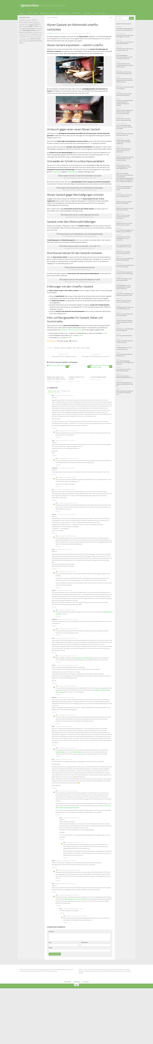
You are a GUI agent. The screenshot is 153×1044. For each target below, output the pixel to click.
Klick (104, 333)
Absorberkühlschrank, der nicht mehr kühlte (76, 899)
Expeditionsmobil (32, 22)
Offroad (29, 13)
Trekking (40, 34)
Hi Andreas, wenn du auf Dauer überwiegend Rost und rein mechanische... (123, 238)
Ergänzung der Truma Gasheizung (82, 658)
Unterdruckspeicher (78, 752)
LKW (34, 24)
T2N (31, 35)
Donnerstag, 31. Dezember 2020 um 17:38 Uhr (67, 665)
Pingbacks (65, 391)
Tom (50, 33)
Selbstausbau (22, 34)
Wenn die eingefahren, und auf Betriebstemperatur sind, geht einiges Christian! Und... (123, 287)
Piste (41, 28)
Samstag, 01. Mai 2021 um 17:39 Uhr (66, 697)
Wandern (24, 36)
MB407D (22, 26)
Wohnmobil (87, 347)
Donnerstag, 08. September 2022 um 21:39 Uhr (69, 870)
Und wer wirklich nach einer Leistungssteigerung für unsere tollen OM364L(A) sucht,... (123, 167)
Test (33, 35)
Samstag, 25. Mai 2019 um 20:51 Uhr (67, 571)
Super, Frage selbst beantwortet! (124, 335)
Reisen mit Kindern (25, 33)
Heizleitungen (57, 172)
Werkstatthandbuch (23, 39)
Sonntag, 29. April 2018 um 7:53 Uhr (67, 468)
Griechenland (22, 24)
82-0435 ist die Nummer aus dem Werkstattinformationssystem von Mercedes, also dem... (124, 80)
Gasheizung (63, 347)
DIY (33, 20)
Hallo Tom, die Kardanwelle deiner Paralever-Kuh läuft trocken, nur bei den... (124, 384)
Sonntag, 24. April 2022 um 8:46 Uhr (64, 726)
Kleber (74, 347)
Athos (30, 20)
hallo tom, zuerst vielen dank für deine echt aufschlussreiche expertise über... (123, 150)
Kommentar (52, 931)
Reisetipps (35, 32)
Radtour (21, 30)
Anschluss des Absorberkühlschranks (71, 330)
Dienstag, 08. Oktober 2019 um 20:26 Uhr (68, 628)
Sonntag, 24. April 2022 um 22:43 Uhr (67, 748)
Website (50, 947)
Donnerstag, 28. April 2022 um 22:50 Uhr (68, 791)
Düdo (36, 20)
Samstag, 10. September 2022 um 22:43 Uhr (69, 895)
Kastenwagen (68, 347)
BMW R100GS (43, 13)
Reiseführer (39, 30)
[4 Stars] (53, 341)
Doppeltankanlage (72, 172)
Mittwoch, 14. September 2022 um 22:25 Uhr (77, 916)
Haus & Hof (97, 13)
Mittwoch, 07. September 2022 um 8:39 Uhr (66, 860)
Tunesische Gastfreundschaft (98, 377)
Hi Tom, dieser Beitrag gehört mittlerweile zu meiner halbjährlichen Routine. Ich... (125, 362)
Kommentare (54, 391)
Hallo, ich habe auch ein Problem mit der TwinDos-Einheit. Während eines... (124, 392)
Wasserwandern (37, 36)
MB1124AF (40, 26)
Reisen (35, 13)
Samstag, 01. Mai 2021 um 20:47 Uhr (67, 715)
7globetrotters (29, 5)
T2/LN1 (28, 35)
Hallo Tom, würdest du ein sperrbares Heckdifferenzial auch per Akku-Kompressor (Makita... (125, 158)
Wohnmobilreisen (35, 41)
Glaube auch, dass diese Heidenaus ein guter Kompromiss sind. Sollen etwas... (124, 322)
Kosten (31, 24)
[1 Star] (48, 341)
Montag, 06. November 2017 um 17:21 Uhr (68, 458)
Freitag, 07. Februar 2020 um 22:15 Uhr (68, 655)
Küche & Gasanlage (52, 17)
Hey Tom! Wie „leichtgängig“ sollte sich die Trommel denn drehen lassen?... (124, 188)
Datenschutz (77, 982)
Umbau (20, 36)
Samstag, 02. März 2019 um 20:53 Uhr (67, 536)
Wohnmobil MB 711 (64, 13)
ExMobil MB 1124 (76, 13)
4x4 (20, 20)
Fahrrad (37, 22)
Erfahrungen (56, 347)
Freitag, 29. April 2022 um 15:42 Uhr (72, 817)
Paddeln (37, 28)
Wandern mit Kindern (30, 36)
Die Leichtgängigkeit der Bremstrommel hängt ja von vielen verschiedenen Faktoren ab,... (124, 57)
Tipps (83, 347)
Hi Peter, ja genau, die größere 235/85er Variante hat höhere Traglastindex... (123, 142)
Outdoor (22, 13)
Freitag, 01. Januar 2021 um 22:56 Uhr (67, 686)
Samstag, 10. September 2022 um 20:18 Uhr (66, 883)
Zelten (21, 43)
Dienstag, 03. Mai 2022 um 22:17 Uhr (75, 842)
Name (50, 942)
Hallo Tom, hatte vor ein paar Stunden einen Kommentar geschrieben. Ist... (123, 216)
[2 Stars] (49, 341)
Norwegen (21, 28)
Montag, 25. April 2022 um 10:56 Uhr (64, 759)
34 (111, 17)
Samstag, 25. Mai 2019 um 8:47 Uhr (64, 549)
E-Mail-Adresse (84, 942)
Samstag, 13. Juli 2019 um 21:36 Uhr (67, 610)
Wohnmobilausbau (24, 41)
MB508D (27, 26)
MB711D (78, 347)
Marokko (38, 24)
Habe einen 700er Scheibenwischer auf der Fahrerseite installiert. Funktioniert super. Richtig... (124, 112)
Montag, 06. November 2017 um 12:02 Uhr (65, 440)
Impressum (86, 982)
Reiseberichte (29, 30)
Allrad (23, 20)
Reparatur (40, 32)
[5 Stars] (55, 341)
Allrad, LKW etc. (87, 13)
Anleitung (27, 20)
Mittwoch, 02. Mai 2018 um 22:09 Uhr (67, 477)
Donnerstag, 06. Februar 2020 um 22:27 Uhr (66, 638)
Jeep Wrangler (52, 13)
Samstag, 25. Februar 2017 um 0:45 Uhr (64, 395)
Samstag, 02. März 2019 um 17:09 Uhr (66, 514)
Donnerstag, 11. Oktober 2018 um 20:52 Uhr (65, 489)
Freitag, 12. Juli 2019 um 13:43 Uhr (65, 590)
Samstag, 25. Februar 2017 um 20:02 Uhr (68, 431)
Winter (28, 39)
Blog (104, 13)
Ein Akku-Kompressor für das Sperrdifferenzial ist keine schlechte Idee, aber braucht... (124, 65)
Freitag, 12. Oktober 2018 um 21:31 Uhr (68, 503)
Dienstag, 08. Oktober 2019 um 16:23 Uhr (68, 619)
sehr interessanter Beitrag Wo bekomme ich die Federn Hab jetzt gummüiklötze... (124, 127)
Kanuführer (27, 24)
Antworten (54, 428)
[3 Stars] (51, 341)
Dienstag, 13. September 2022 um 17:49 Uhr (73, 908)
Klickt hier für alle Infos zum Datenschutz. (47, 971)
